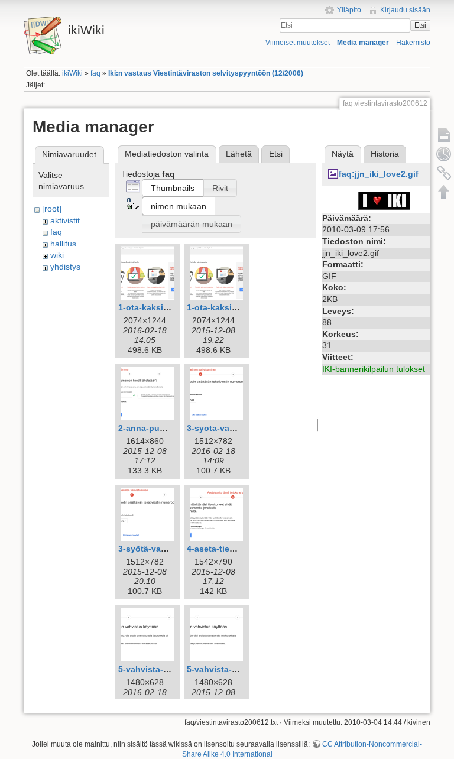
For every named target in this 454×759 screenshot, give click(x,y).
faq (95, 73)
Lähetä (239, 153)
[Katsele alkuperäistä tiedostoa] (384, 200)
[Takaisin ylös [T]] (443, 191)
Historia (385, 153)
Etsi (420, 25)
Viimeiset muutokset (297, 42)
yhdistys (65, 266)
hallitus (63, 243)
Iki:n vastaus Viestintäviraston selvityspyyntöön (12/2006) (205, 73)
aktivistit (65, 220)
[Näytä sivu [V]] (443, 134)
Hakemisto (413, 42)
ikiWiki (72, 73)
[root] (51, 208)
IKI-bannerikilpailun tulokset (373, 369)
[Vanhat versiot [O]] (443, 153)
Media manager (363, 42)
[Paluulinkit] (443, 172)
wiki (57, 255)
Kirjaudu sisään (405, 10)
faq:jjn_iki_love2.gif (379, 174)
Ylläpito (349, 10)
